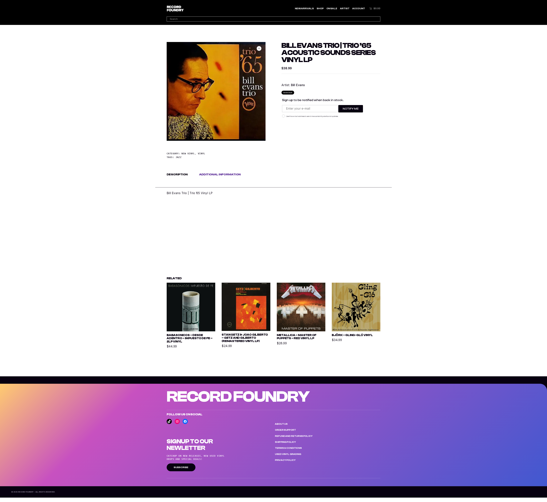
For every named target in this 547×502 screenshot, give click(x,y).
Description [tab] (177, 174)
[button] (259, 48)
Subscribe (181, 467)
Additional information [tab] (220, 174)
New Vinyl (188, 153)
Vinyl (201, 153)
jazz (179, 157)
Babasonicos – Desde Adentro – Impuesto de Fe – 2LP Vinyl (190, 338)
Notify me (351, 108)
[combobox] (273, 19)
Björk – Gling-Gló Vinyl (352, 335)
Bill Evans (298, 85)
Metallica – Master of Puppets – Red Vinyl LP (297, 337)
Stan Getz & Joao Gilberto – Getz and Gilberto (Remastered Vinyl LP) (245, 338)
